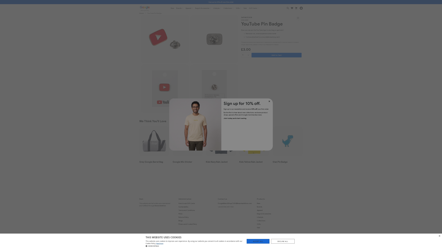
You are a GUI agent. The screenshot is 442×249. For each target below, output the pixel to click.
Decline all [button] (282, 241)
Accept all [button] (258, 241)
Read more (159, 243)
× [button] (439, 236)
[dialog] (221, 241)
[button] (194, 246)
